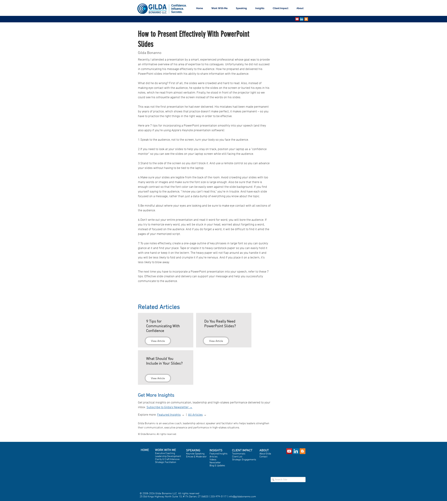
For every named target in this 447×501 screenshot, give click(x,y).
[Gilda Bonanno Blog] (306, 19)
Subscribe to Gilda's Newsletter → (169, 407)
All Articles (195, 415)
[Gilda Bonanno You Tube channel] (297, 19)
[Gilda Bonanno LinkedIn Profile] (296, 451)
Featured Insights (169, 415)
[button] (243, 8)
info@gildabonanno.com (242, 496)
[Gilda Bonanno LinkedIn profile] (301, 19)
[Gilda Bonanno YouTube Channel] (289, 451)
